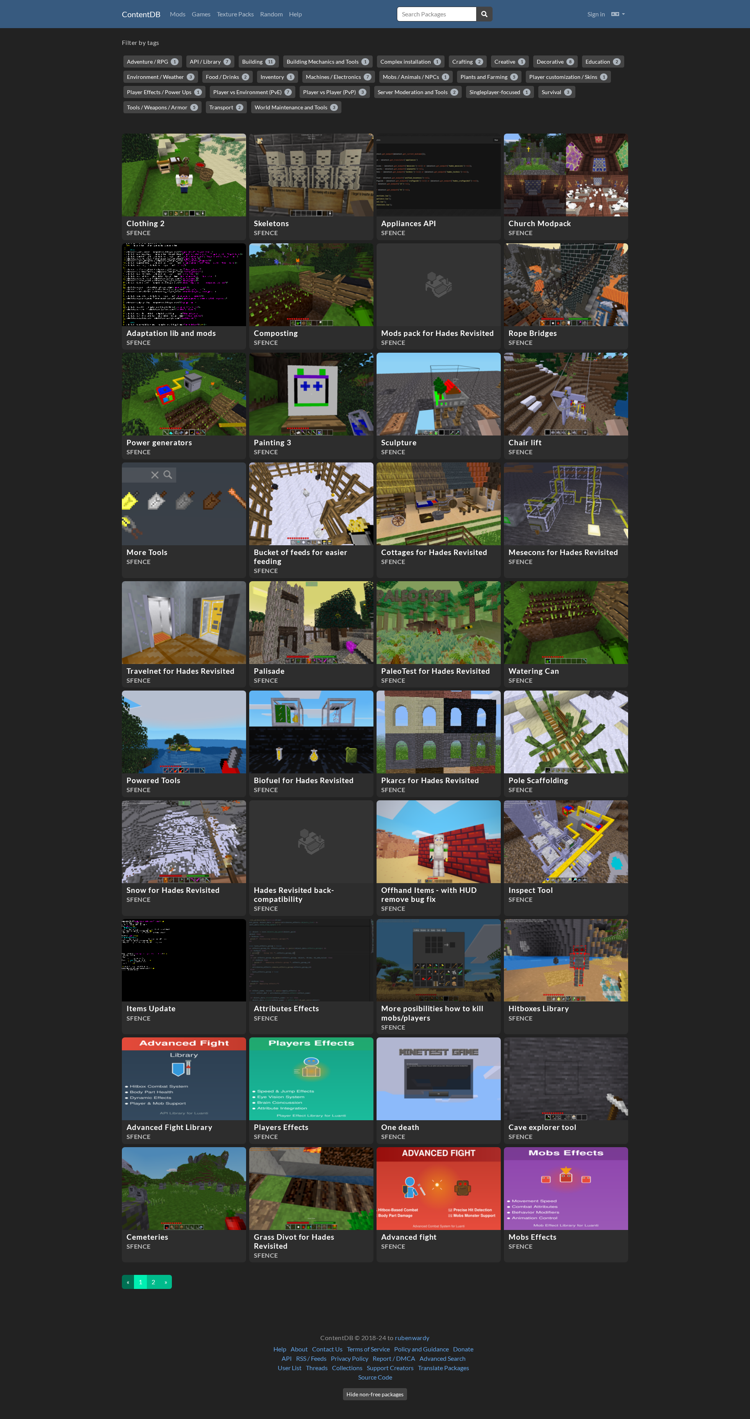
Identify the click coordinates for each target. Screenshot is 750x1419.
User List (290, 1367)
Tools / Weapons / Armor (161, 107)
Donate (463, 1349)
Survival (555, 92)
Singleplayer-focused (499, 92)
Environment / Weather (159, 76)
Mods (178, 14)
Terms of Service (368, 1349)
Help (295, 14)
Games (201, 14)
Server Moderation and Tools (416, 92)
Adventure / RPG (151, 61)
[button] (618, 14)
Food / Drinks (226, 76)
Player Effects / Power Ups (163, 92)
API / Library (209, 61)
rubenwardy (412, 1337)
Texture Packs (235, 14)
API (287, 1358)
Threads (317, 1367)
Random (271, 14)
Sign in (596, 14)
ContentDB (141, 14)
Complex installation (409, 61)
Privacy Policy (349, 1358)
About (299, 1349)
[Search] (484, 14)
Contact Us (327, 1349)
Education (602, 61)
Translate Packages (443, 1367)
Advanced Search (443, 1358)
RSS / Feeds (311, 1358)
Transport (225, 107)
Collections (347, 1367)
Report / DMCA (394, 1358)
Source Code (375, 1377)
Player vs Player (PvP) (333, 92)
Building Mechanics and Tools (326, 61)
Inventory (276, 76)
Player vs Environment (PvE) (251, 92)
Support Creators (390, 1367)
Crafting (466, 61)
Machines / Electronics (337, 76)
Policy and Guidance (421, 1349)
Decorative (554, 61)
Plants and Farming (488, 76)
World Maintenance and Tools (295, 107)
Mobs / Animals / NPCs (415, 76)
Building (257, 61)
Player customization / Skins (567, 76)
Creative (509, 61)
